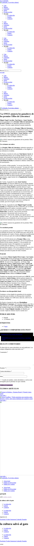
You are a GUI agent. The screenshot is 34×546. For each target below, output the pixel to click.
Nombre (3, 368)
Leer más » (3, 395)
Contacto (9, 18)
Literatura (6, 9)
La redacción (11, 15)
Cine (5, 5)
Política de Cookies (9, 484)
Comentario (4, 352)
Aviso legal (7, 481)
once (6, 326)
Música (6, 7)
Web (1, 376)
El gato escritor (8, 12)
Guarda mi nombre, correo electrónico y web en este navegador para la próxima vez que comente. (16, 380)
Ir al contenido (4, 1)
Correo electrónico (6, 371)
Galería (9, 17)
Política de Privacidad (10, 482)
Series (5, 10)
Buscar (2, 70)
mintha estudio (7, 497)
